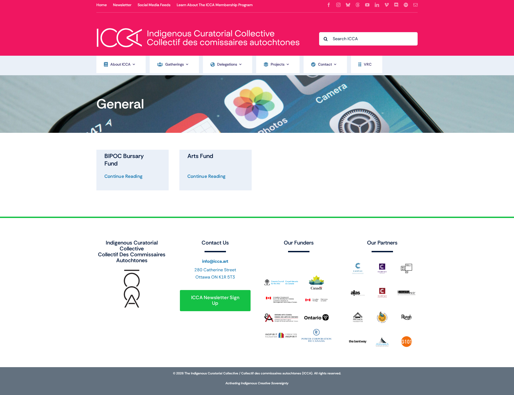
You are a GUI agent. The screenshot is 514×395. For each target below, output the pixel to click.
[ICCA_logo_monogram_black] (132, 271)
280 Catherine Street (215, 270)
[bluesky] (348, 5)
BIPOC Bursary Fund (124, 159)
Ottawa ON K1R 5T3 (215, 277)
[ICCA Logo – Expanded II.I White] (198, 25)
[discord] (396, 5)
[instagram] (338, 5)
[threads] (358, 5)
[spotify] (406, 5)
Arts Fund (200, 156)
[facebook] (329, 5)
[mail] (415, 5)
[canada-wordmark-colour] (299, 260)
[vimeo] (386, 5)
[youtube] (367, 5)
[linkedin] (377, 5)
